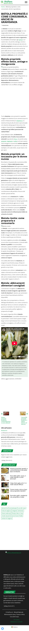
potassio (3, 141)
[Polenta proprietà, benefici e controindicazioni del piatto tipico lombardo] (5, 470)
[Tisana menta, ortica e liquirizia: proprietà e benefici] (5, 491)
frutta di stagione (6, 510)
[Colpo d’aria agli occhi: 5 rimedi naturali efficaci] (5, 485)
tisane (12, 516)
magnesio (10, 141)
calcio (15, 141)
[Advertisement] (14, 101)
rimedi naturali (6, 516)
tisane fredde (19, 516)
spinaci (21, 40)
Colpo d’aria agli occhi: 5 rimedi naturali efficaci (18, 484)
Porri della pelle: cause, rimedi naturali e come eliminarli (18, 477)
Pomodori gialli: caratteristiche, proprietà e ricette (18, 496)
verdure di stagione (7, 518)
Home (3, 7)
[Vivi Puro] (7, 2)
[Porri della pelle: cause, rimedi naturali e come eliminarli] (5, 478)
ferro (15, 139)
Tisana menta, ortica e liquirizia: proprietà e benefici (18, 490)
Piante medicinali (6, 513)
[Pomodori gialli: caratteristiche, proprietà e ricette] (5, 497)
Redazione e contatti (16, 622)
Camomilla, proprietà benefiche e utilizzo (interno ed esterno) (24, 421)
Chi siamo (16, 619)
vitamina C (20, 121)
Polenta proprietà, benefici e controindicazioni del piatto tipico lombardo (19, 470)
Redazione (5, 25)
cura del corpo (22, 508)
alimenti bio (5, 508)
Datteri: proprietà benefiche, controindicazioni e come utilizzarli (5, 420)
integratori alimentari (17, 510)
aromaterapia (13, 508)
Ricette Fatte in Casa (17, 513)
